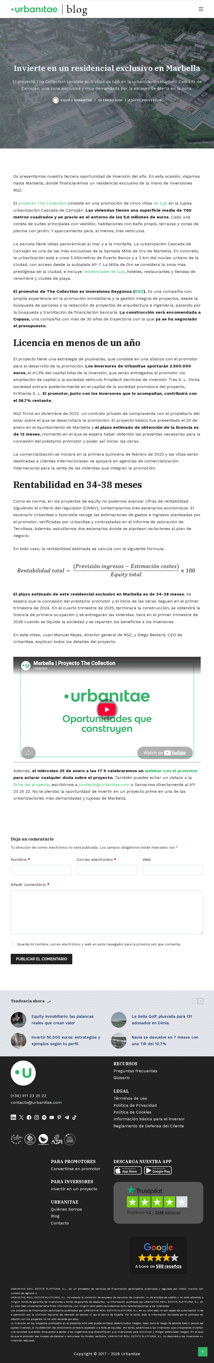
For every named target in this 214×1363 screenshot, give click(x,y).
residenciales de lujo (104, 271)
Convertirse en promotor (75, 1168)
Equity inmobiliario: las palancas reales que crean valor (63, 1019)
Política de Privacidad (135, 1105)
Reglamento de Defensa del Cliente (149, 1125)
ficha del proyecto (31, 784)
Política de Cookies (132, 1112)
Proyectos (152, 100)
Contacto (60, 1223)
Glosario (122, 1077)
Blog (55, 1215)
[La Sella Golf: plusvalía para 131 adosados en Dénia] (119, 1020)
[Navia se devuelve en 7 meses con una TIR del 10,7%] (119, 1041)
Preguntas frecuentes (135, 1070)
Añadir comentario (30, 884)
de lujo (160, 203)
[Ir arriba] (202, 1351)
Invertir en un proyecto (74, 1188)
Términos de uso (130, 1098)
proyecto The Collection (42, 203)
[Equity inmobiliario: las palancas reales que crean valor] (18, 1020)
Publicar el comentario (41, 959)
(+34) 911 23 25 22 (28, 1095)
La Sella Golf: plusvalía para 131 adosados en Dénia (162, 1019)
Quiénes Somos (66, 1209)
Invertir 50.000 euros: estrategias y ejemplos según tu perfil (66, 1040)
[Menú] (201, 9)
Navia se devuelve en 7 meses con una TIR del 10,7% (165, 1040)
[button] (158, 1255)
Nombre (20, 859)
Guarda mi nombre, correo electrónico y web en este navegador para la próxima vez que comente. (99, 944)
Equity (134, 100)
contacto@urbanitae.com (104, 784)
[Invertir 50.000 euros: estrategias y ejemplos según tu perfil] (18, 1041)
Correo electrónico (96, 859)
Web (146, 859)
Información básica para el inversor (149, 1118)
